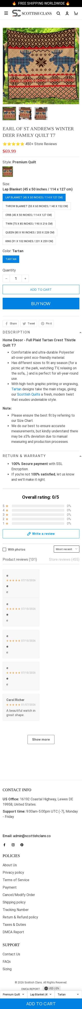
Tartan (17, 251)
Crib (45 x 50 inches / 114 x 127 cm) (28, 215)
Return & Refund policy (20, 917)
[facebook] (6, 844)
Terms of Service (16, 880)
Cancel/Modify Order (19, 895)
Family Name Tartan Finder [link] (23, 831)
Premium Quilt (24, 162)
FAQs (7, 962)
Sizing (7, 969)
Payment (10, 887)
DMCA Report (13, 932)
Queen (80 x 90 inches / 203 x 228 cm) (29, 232)
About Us (10, 865)
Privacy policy (13, 872)
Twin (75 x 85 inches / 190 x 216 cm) (29, 223)
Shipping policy (14, 902)
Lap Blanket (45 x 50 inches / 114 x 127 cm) (38, 189)
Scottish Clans (14, 824)
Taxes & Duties (14, 925)
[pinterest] (23, 844)
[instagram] (14, 844)
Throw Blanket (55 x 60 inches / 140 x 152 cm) (36, 206)
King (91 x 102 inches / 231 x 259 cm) (29, 241)
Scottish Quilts (28, 394)
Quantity (9, 270)
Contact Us (11, 954)
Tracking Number (16, 910)
